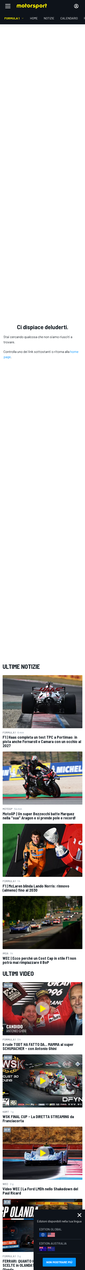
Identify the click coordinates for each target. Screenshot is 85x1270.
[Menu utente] (76, 6)
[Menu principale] (7, 6)
